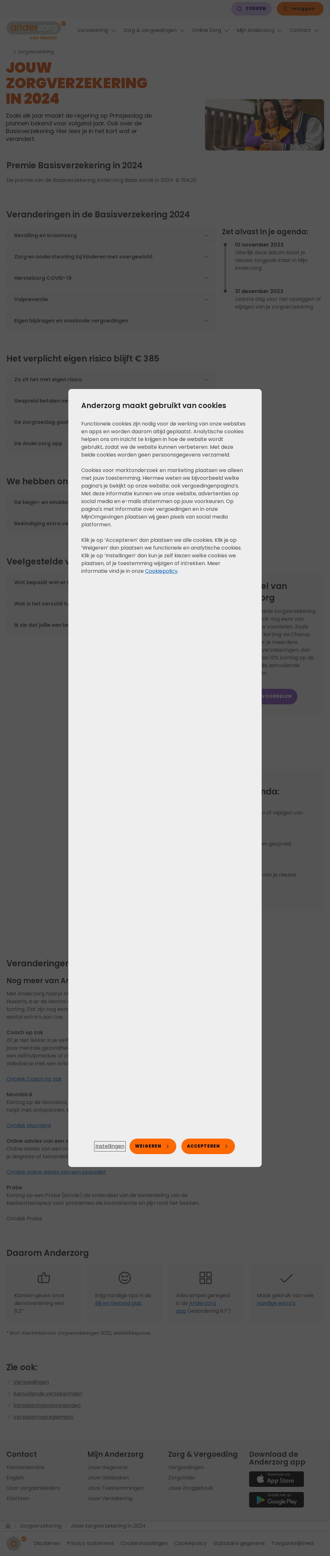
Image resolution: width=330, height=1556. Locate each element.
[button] (109, 1146)
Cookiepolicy (161, 571)
